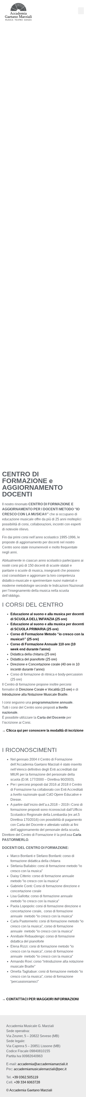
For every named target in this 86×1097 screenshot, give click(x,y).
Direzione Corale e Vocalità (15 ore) (45, 689)
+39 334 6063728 (27, 1082)
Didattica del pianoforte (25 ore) (33, 659)
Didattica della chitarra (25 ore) (33, 654)
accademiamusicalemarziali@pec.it (40, 1069)
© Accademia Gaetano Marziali (29, 1090)
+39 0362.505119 (25, 1077)
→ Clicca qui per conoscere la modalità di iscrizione (42, 730)
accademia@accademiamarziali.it (43, 1064)
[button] (81, 10)
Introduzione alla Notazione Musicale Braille (34, 694)
